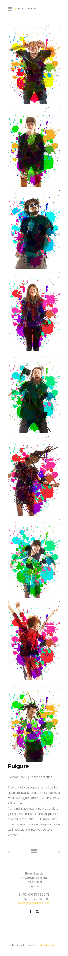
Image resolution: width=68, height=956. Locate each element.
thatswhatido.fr (47, 945)
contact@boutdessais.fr (34, 903)
